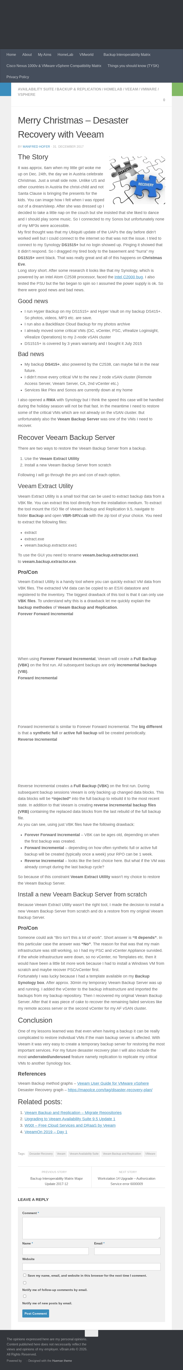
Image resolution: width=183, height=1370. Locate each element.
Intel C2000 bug (128, 277)
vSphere (26, 95)
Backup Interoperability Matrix (127, 55)
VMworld (86, 55)
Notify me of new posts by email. (47, 1303)
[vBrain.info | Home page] (87, 24)
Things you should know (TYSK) (133, 66)
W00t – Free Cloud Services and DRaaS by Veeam (70, 1125)
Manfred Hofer (36, 146)
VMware (149, 89)
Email (99, 1243)
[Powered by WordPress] (24, 1360)
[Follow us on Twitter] (149, 1342)
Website (28, 1259)
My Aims (44, 55)
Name (27, 1243)
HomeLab (65, 55)
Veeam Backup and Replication (122, 1153)
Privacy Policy (17, 77)
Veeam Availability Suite (84, 1153)
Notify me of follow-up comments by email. (54, 1290)
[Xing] (165, 1342)
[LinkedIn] (157, 1342)
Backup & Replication (79, 89)
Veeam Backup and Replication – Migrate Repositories (73, 1112)
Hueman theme (62, 1360)
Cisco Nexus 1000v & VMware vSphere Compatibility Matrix (53, 66)
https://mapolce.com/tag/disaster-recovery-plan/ (110, 1090)
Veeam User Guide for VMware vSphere (113, 1083)
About (27, 55)
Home (11, 55)
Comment (30, 1213)
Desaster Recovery (41, 1153)
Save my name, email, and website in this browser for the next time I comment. (87, 1275)
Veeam (131, 89)
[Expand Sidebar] (5, 89)
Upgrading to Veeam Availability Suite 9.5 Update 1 (70, 1119)
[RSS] (173, 1342)
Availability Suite (36, 89)
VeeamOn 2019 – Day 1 (46, 1132)
